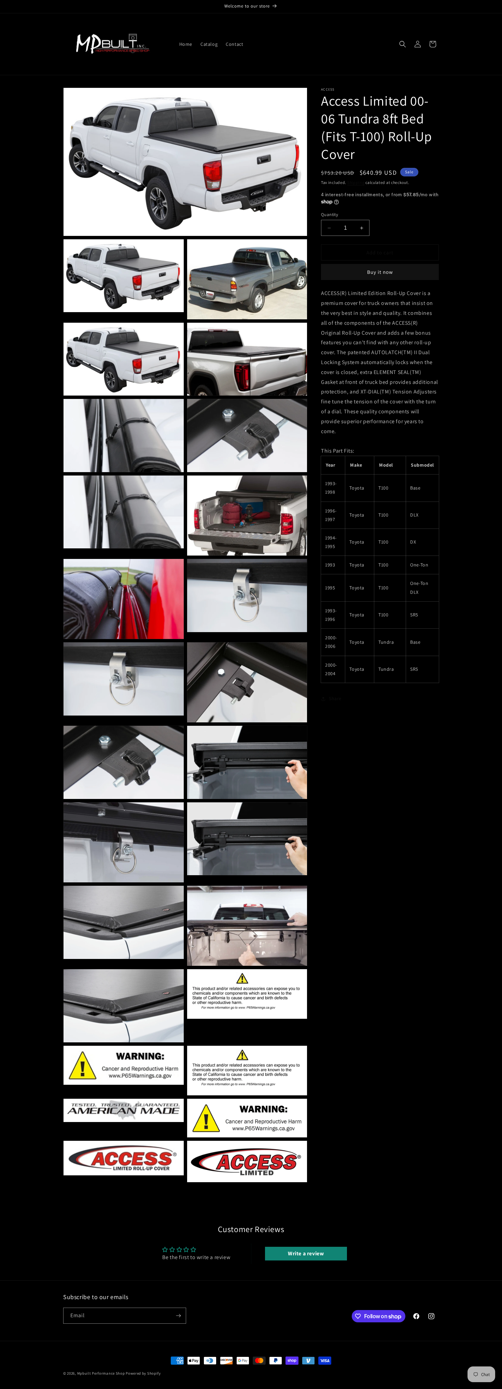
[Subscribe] (178, 1316)
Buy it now (380, 272)
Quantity (329, 214)
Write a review (306, 1253)
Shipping (356, 182)
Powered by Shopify (143, 1373)
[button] (402, 44)
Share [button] (335, 698)
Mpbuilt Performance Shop (101, 1373)
